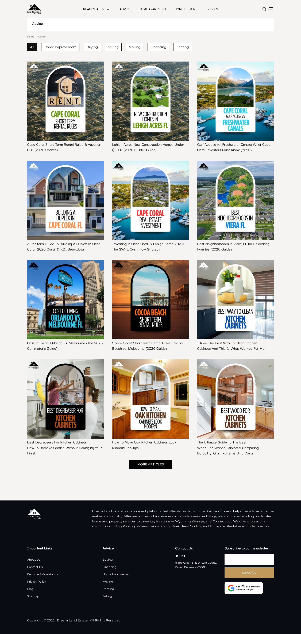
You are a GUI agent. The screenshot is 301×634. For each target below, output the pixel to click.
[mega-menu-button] (271, 9)
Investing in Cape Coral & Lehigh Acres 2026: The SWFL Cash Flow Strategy (148, 246)
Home (30, 36)
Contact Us (35, 567)
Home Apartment (152, 9)
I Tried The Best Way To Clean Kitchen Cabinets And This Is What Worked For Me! (231, 345)
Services (211, 9)
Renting (182, 47)
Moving (134, 47)
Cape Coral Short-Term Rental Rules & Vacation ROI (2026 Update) (64, 146)
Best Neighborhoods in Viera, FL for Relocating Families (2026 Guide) (233, 246)
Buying (92, 47)
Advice (125, 9)
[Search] (264, 9)
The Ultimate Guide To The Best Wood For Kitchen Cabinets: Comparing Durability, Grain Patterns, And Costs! (228, 447)
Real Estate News (97, 9)
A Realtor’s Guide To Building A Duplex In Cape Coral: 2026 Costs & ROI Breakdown (63, 246)
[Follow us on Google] (244, 588)
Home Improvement (60, 47)
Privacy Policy (36, 581)
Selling (113, 47)
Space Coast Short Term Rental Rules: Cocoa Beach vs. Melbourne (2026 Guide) (147, 345)
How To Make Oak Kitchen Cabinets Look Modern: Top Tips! (144, 444)
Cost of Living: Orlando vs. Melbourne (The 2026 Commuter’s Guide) (65, 345)
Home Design (185, 9)
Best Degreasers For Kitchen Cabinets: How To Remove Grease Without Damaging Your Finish (64, 447)
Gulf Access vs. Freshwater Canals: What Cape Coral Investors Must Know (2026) (233, 146)
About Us (33, 559)
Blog (30, 589)
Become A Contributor (43, 574)
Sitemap (33, 596)
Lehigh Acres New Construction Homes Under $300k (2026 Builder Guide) (148, 146)
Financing (158, 47)
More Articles (150, 464)
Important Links (39, 548)
